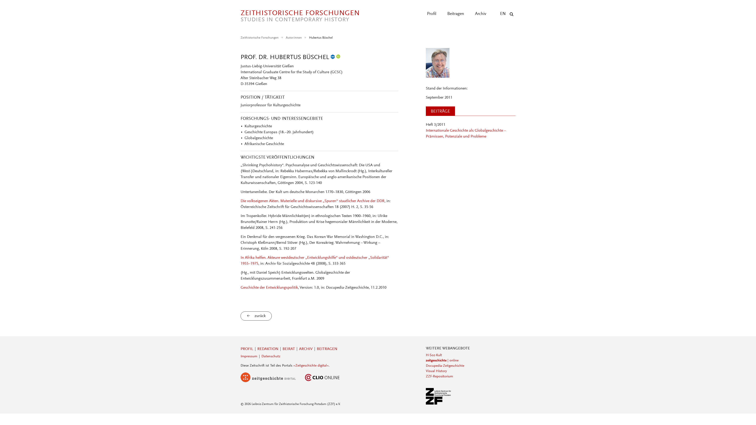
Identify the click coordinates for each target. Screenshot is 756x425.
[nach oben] (745, 414)
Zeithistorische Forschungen (260, 37)
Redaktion (267, 349)
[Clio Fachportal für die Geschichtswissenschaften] (322, 381)
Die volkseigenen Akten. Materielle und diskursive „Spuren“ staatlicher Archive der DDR (312, 201)
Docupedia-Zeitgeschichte (445, 366)
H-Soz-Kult (434, 355)
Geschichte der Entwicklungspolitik (269, 288)
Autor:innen (294, 37)
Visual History (436, 371)
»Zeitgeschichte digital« (311, 366)
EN (503, 14)
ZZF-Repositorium (439, 376)
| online (442, 360)
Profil (431, 14)
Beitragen (455, 14)
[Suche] (510, 14)
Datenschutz (270, 356)
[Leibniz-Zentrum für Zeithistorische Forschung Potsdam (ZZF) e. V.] (438, 404)
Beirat (289, 349)
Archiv (480, 14)
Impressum (249, 356)
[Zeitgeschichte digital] (271, 381)
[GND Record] (333, 58)
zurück (260, 316)
